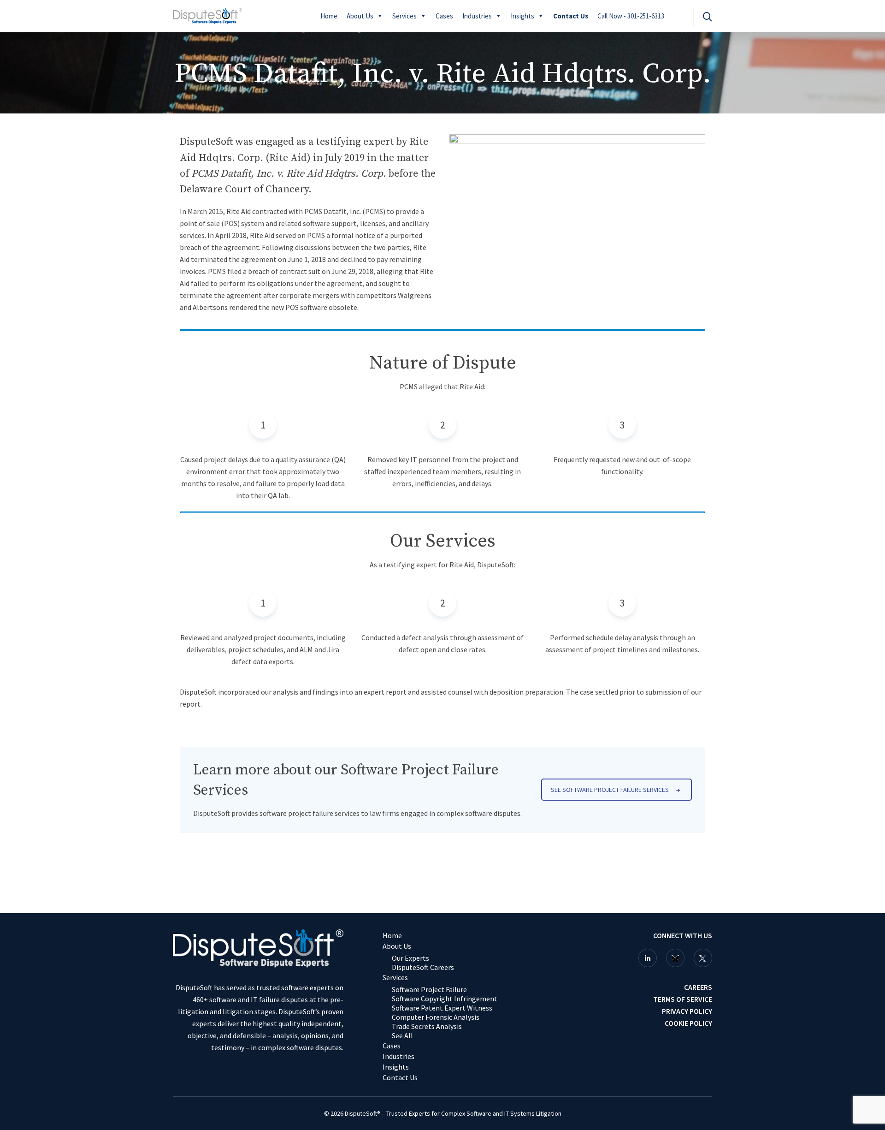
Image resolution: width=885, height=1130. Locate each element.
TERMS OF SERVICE (682, 999)
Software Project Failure (429, 989)
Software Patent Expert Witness (442, 1007)
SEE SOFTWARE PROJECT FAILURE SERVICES (610, 789)
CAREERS (698, 987)
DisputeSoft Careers (423, 967)
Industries (477, 16)
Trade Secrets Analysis (427, 1026)
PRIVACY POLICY (687, 1011)
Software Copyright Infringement (444, 998)
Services (404, 16)
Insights (522, 16)
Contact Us (570, 16)
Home (328, 16)
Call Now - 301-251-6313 (630, 16)
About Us (360, 16)
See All (402, 1035)
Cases (444, 16)
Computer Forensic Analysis (435, 1017)
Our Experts (410, 958)
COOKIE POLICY (688, 1023)
